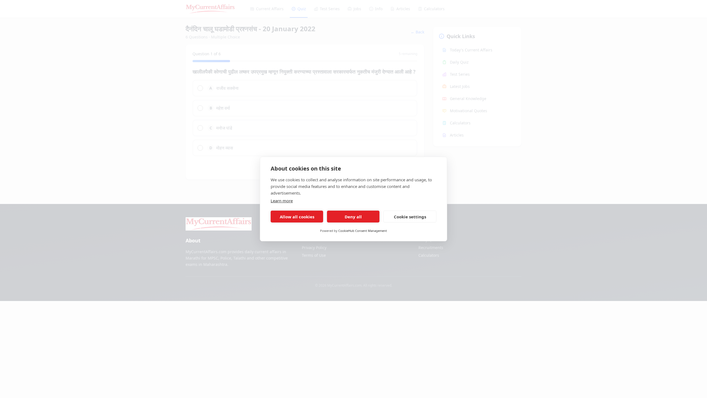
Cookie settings (410, 216)
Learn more (282, 200)
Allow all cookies (297, 216)
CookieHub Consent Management (362, 231)
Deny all (353, 216)
